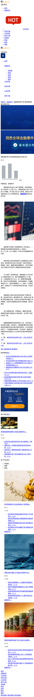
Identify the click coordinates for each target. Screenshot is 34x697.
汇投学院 (7, 33)
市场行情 (7, 31)
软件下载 (7, 35)
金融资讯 (7, 10)
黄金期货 (23, 194)
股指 (5, 42)
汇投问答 (26, 29)
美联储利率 (7, 349)
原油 (5, 40)
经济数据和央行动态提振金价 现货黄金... (17, 504)
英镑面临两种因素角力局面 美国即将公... (14, 432)
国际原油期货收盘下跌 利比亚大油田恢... (17, 640)
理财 (5, 44)
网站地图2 (11, 695)
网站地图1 (4, 695)
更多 (8, 353)
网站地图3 (18, 695)
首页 (5, 8)
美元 (2, 349)
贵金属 (6, 38)
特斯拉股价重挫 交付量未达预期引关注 (16, 572)
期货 (9, 77)
